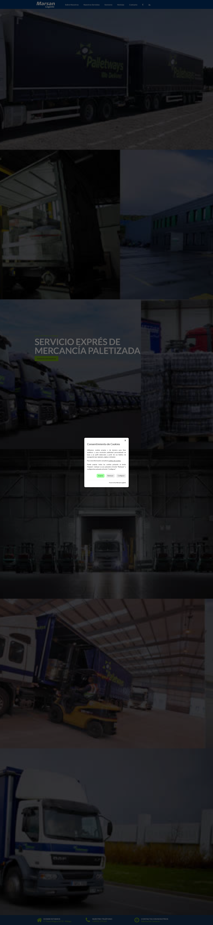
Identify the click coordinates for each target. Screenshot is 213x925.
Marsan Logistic (121, 482)
